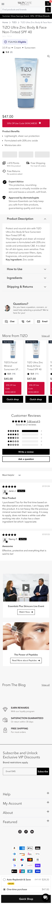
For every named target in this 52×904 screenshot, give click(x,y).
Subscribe (43, 771)
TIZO (14, 22)
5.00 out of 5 (33, 421)
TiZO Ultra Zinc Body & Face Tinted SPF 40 (35, 366)
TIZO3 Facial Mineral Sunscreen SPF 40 (11, 366)
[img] (9, 486)
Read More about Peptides (24, 660)
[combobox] (26, 9)
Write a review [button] (26, 451)
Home (5, 22)
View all (46, 335)
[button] (9, 154)
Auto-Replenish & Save (19, 881)
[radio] (26, 881)
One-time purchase (17, 889)
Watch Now (24, 612)
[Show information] (39, 123)
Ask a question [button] (26, 459)
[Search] (48, 56)
